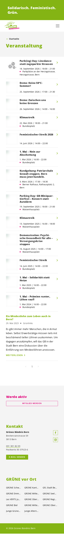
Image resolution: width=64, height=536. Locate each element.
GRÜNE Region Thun (50, 499)
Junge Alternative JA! (31, 511)
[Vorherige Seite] (26, 366)
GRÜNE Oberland (50, 505)
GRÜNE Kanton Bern (31, 487)
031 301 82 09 (13, 446)
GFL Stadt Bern (50, 487)
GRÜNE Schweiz (13, 487)
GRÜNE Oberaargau (31, 499)
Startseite (14, 39)
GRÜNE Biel (12, 505)
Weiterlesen (14, 355)
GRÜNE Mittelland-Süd (31, 493)
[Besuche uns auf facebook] (55, 432)
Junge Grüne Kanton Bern (13, 511)
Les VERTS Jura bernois (13, 499)
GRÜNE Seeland (50, 493)
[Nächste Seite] (38, 366)
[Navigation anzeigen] (57, 26)
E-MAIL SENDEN (17, 457)
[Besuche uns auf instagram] (55, 439)
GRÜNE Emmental (13, 493)
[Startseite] (11, 26)
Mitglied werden (32, 403)
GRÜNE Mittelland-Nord (31, 505)
